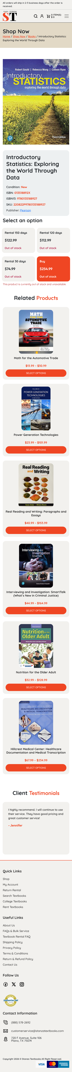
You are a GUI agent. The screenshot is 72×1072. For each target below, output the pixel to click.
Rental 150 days (16, 233)
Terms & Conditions (15, 953)
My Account (10, 884)
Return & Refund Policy (18, 959)
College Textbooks (15, 901)
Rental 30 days (15, 261)
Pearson (25, 210)
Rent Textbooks (13, 907)
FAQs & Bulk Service (16, 931)
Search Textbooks (14, 895)
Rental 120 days (51, 233)
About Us (9, 925)
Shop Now (19, 36)
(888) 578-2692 (20, 1022)
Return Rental (12, 890)
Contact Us (10, 964)
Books (32, 36)
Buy (42, 261)
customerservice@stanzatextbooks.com (37, 1030)
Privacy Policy (12, 948)
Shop (6, 879)
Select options (36, 373)
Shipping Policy (13, 942)
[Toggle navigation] (66, 16)
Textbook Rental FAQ (16, 936)
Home (6, 36)
